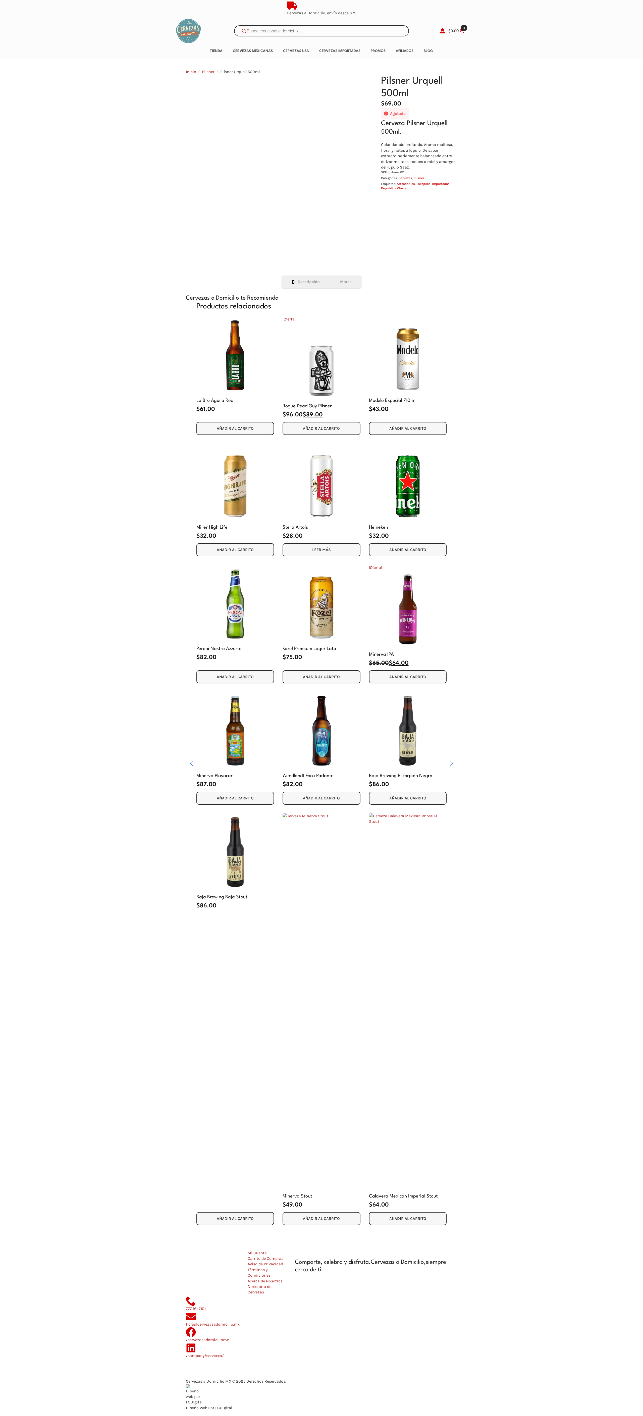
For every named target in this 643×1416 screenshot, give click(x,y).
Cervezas (405, 178)
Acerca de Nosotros (265, 1281)
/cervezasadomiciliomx (207, 1339)
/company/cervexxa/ (205, 1355)
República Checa (393, 188)
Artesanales (406, 184)
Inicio (191, 71)
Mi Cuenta (257, 1252)
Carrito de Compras (265, 1258)
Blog (428, 51)
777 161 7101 (196, 1308)
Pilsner (208, 71)
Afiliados (404, 51)
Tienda (216, 51)
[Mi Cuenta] (442, 30)
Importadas (441, 184)
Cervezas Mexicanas (253, 51)
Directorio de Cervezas (259, 1289)
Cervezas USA (296, 51)
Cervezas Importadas (339, 51)
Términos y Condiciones (259, 1272)
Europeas (423, 184)
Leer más (321, 549)
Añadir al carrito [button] (235, 428)
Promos (378, 51)
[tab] (306, 282)
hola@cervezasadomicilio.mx (213, 1324)
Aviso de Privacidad (265, 1264)
